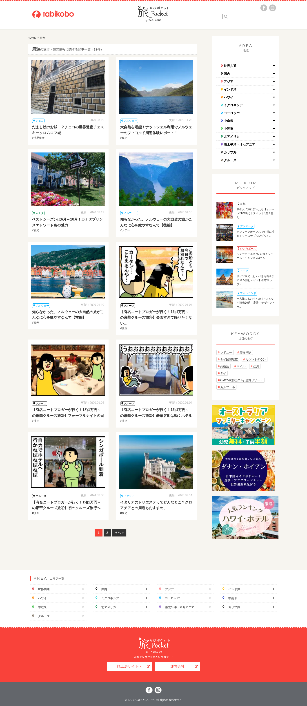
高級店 (224, 366)
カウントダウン (255, 359)
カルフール (227, 387)
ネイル (241, 366)
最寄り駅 (245, 352)
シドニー (226, 352)
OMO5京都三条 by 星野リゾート (241, 380)
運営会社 (177, 666)
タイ (223, 373)
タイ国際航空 (229, 359)
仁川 (256, 366)
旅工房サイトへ (129, 666)
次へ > (119, 532)
